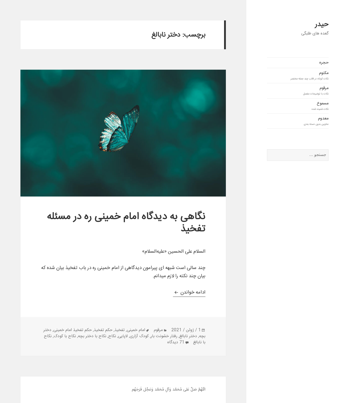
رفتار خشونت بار (164, 336)
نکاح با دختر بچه (92, 336)
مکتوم (309, 75)
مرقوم (316, 90)
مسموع (320, 105)
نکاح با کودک (65, 336)
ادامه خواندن (189, 292)
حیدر (322, 24)
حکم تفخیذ (103, 330)
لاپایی (123, 336)
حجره (324, 62)
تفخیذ (119, 330)
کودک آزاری (139, 336)
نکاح (112, 336)
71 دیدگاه (175, 342)
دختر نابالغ (188, 336)
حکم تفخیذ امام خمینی (72, 330)
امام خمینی (136, 330)
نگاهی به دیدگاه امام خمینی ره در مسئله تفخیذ (126, 223)
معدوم (316, 120)
